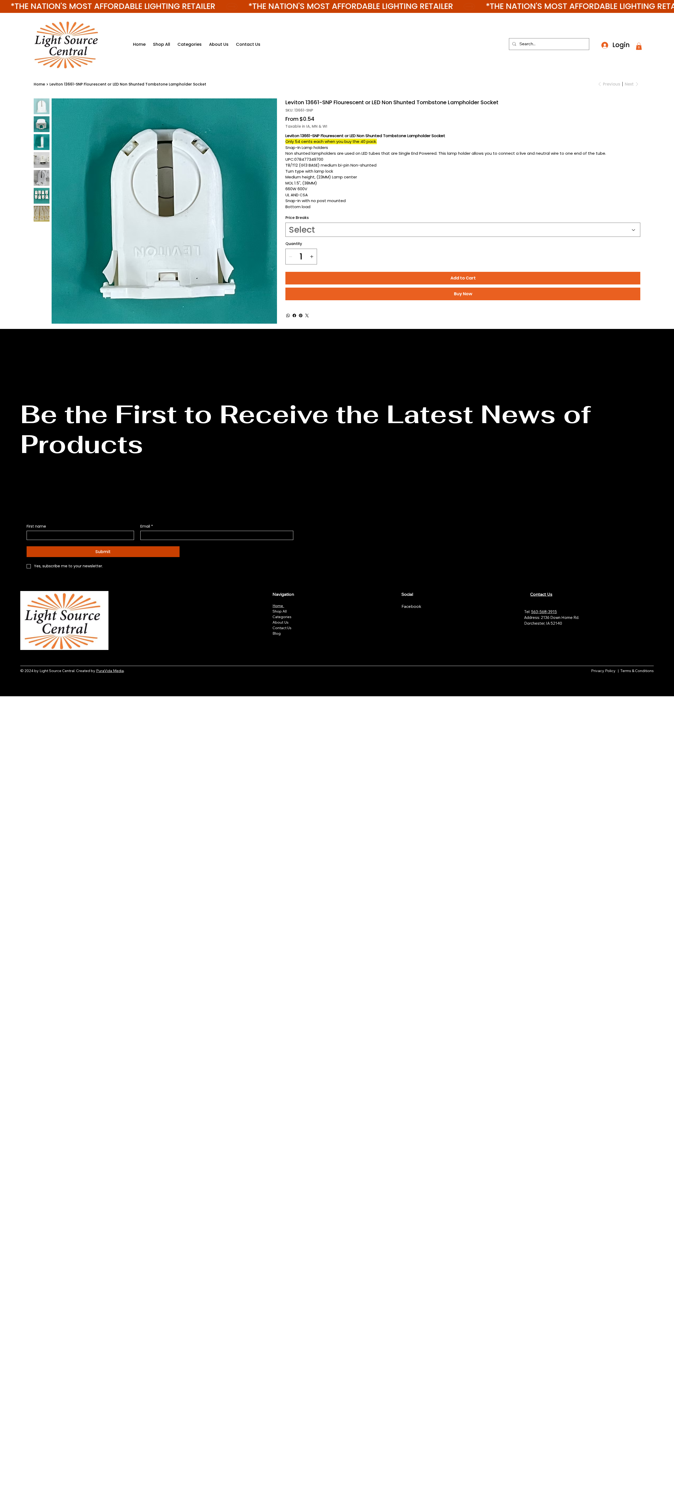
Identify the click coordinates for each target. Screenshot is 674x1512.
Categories (281, 616)
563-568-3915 (544, 611)
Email (146, 526)
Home (278, 605)
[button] (639, 46)
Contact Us (281, 627)
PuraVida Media (110, 670)
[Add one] (311, 256)
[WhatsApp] (288, 315)
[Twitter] (307, 315)
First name (36, 526)
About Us (280, 622)
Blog (276, 633)
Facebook (412, 606)
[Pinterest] (300, 315)
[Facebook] (294, 315)
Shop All (279, 611)
